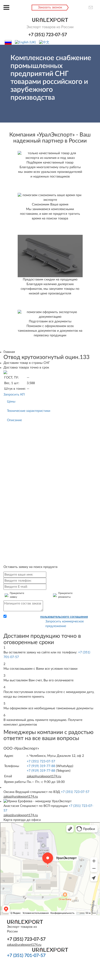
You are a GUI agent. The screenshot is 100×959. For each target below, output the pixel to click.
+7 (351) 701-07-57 (26, 955)
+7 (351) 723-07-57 (47, 35)
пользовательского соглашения (64, 616)
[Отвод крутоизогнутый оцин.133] (5, 372)
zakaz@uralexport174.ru (44, 776)
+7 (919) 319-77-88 (41, 766)
